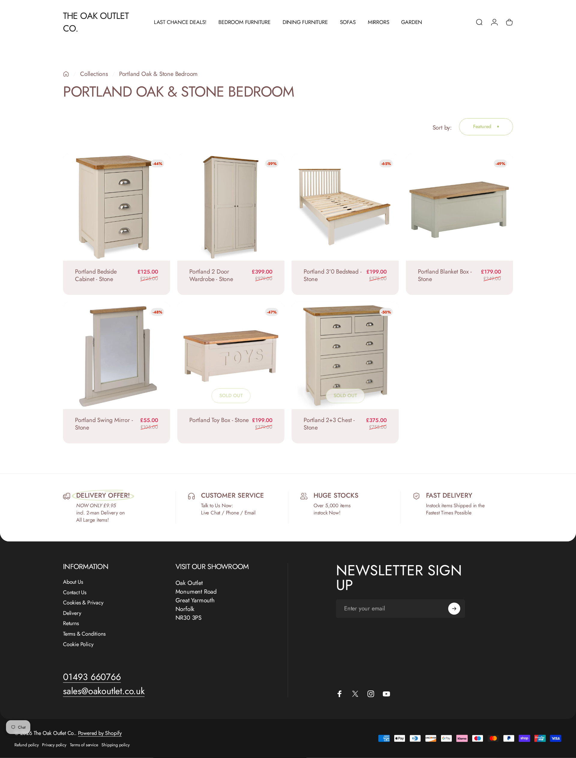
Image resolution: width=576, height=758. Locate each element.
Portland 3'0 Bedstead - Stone (332, 275)
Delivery (72, 613)
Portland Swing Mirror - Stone (104, 424)
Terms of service (84, 745)
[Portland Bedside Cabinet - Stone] (116, 207)
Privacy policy (54, 745)
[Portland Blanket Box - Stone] (459, 207)
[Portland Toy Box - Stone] (230, 355)
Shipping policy (115, 745)
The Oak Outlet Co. (96, 22)
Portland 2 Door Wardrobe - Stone (211, 275)
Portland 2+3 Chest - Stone (329, 424)
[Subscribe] (454, 609)
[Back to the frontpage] (66, 74)
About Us (73, 582)
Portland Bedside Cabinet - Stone (96, 275)
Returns (71, 623)
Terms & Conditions (84, 634)
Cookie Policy (78, 644)
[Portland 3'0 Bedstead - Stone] (345, 207)
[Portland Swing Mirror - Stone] (116, 355)
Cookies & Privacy (83, 602)
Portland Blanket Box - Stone (445, 275)
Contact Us (74, 592)
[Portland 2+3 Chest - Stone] (345, 355)
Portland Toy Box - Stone (219, 420)
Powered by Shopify (100, 733)
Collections (94, 74)
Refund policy (26, 745)
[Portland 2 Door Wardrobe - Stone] (230, 207)
